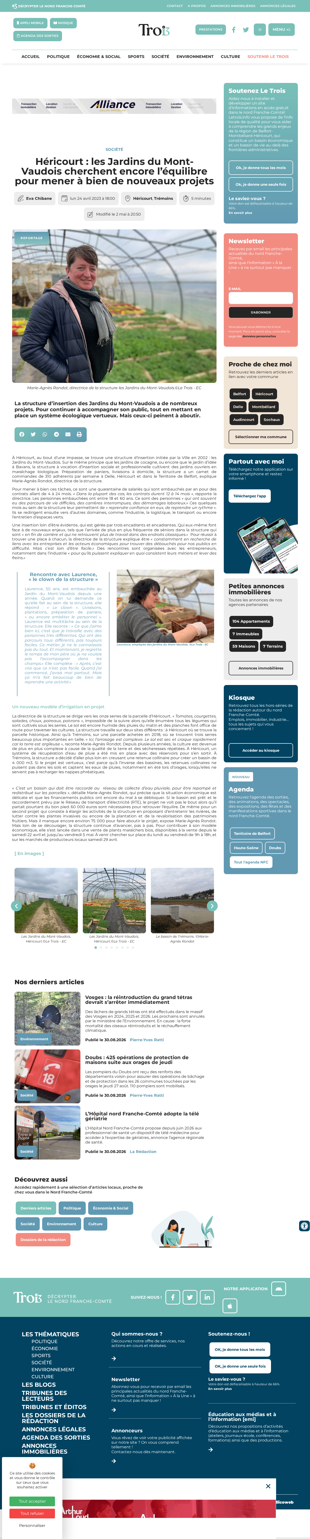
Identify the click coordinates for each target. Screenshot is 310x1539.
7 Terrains (273, 646)
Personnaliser (32, 1525)
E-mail (235, 289)
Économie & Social (99, 57)
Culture (230, 57)
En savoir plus (240, 213)
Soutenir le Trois (268, 57)
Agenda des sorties (56, 1438)
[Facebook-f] (234, 29)
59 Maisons (243, 646)
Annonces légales (277, 6)
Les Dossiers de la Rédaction (53, 1418)
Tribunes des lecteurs (44, 1396)
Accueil (31, 57)
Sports (136, 57)
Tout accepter (32, 1501)
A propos (197, 6)
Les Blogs (39, 1385)
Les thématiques (50, 1334)
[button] (22, 435)
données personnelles (259, 336)
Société (160, 57)
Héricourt (142, 198)
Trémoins (163, 198)
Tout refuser (32, 1513)
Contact (175, 6)
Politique (58, 57)
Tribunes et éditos (54, 1407)
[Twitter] (246, 29)
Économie (44, 1348)
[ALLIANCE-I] (114, 130)
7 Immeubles (245, 634)
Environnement (195, 57)
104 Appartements (251, 621)
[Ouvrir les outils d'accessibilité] (304, 1226)
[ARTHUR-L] (155, 1508)
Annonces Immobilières (232, 6)
